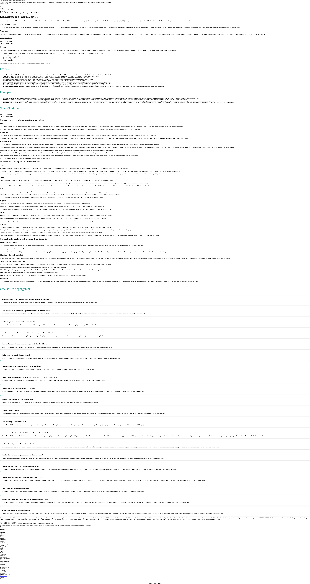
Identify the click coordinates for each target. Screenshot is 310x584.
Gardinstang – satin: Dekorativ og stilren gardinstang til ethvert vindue (54, 518)
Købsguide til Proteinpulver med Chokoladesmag (241, 518)
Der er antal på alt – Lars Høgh (65, 519)
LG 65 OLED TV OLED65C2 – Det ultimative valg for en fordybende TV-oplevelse (276, 518)
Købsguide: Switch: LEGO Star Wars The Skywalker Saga (110, 518)
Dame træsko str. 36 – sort (199, 518)
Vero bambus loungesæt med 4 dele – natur (144, 519)
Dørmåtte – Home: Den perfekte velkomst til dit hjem (177, 518)
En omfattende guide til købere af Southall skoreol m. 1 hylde (204, 519)
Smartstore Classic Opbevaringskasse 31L (83, 518)
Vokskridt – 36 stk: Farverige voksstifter (217, 518)
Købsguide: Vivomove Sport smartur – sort (24, 518)
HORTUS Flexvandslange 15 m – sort (46, 519)
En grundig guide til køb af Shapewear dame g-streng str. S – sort (115, 519)
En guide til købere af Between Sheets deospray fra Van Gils (171, 519)
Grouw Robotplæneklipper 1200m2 (154, 518)
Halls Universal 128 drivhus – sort (135, 518)
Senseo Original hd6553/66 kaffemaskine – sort (86, 519)
